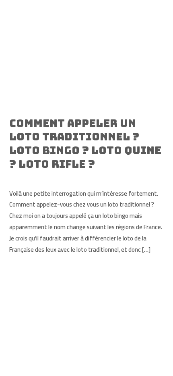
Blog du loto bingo (99, 177)
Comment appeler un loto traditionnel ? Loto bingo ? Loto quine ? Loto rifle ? (85, 143)
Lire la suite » (26, 270)
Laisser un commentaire (40, 177)
